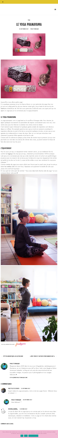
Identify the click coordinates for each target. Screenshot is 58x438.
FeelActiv (4, 108)
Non (26, 435)
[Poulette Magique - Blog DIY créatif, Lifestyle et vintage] (17, 9)
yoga (29, 20)
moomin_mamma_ (13, 409)
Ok (22, 435)
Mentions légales (33, 435)
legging (10, 154)
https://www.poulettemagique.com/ (18, 377)
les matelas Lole (9, 167)
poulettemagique (16, 400)
